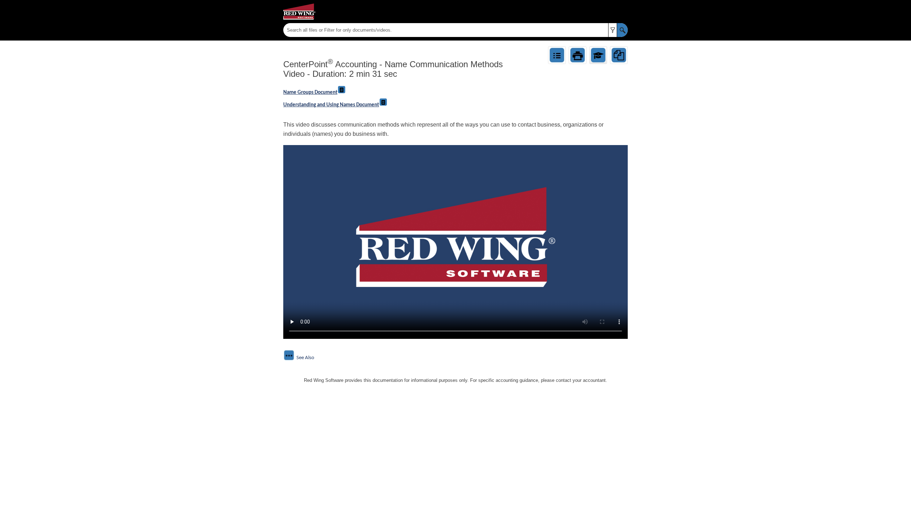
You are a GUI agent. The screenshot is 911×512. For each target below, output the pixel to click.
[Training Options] (598, 55)
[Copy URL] (619, 55)
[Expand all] (557, 55)
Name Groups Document (310, 92)
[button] (612, 30)
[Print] (577, 55)
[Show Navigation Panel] (623, 11)
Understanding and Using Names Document (331, 105)
